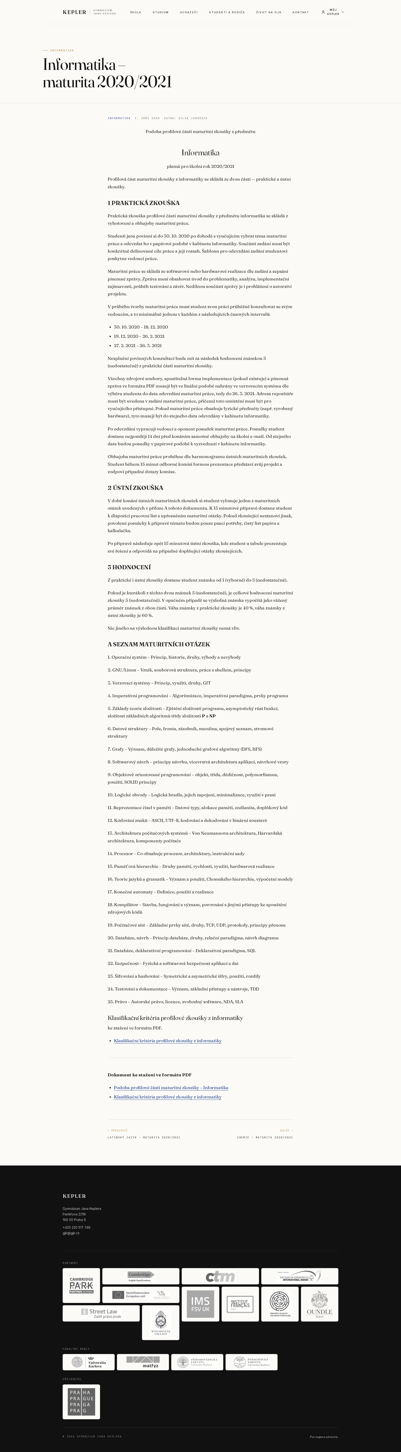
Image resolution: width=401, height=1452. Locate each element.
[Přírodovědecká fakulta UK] (197, 1362)
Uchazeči (189, 12)
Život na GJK (268, 12)
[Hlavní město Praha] (81, 1401)
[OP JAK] (280, 1304)
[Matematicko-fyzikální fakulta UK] (143, 1362)
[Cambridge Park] (81, 1285)
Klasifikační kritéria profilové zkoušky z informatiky (168, 1040)
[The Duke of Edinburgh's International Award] (299, 1276)
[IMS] (200, 1304)
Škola (136, 12)
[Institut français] (240, 1304)
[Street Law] (101, 1313)
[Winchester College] (160, 1322)
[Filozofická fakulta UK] (89, 1362)
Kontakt (301, 12)
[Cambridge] (140, 1276)
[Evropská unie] (140, 1295)
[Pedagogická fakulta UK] (252, 1362)
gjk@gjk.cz (71, 1233)
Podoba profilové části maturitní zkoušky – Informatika (171, 1087)
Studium (161, 12)
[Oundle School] (319, 1304)
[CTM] (220, 1276)
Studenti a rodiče (227, 12)
